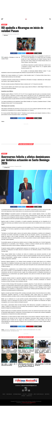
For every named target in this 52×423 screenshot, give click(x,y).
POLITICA (25, 394)
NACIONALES (9, 394)
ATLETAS (7, 329)
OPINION (23, 395)
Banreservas (13, 329)
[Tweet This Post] (22, 53)
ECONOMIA (30, 394)
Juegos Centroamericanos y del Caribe (32, 329)
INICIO (4, 394)
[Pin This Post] (30, 53)
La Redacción (7, 167)
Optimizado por (26, 403)
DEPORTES (47, 394)
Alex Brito (6, 35)
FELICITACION (19, 329)
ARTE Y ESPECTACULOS (39, 394)
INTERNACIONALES (17, 394)
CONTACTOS (29, 395)
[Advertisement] (26, 9)
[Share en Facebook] (14, 53)
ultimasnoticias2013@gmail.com (29, 385)
